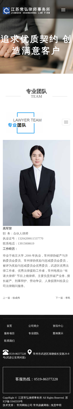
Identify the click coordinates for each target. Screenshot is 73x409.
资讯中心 (58, 326)
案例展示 (58, 333)
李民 (67, 297)
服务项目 (9, 333)
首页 (9, 326)
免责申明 (56, 405)
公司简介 (33, 326)
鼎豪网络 (43, 405)
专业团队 (33, 333)
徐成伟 (16, 297)
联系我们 (9, 340)
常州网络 (22, 405)
